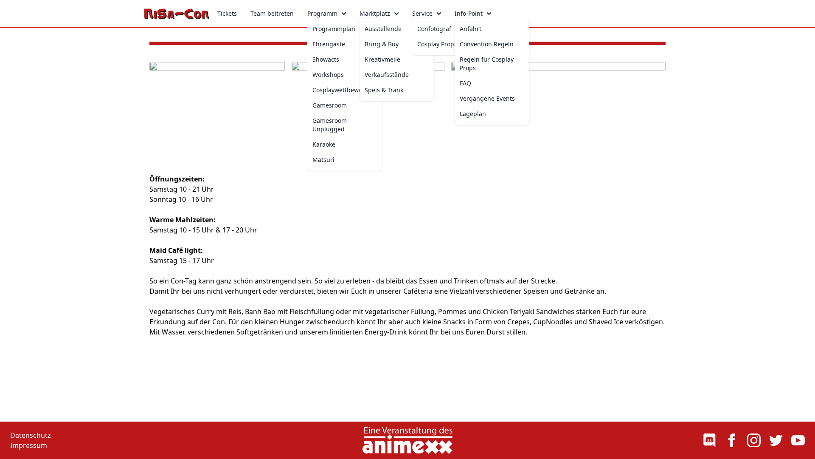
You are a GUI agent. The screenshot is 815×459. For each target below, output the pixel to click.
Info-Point (469, 13)
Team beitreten (272, 13)
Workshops (328, 75)
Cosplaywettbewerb (340, 90)
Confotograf (434, 29)
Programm (322, 13)
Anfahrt (470, 29)
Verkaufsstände (387, 75)
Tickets (227, 13)
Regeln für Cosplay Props (487, 63)
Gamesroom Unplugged (329, 124)
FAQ (465, 83)
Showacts (325, 59)
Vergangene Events (487, 98)
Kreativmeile (382, 59)
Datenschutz (30, 435)
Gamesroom (329, 105)
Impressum (28, 445)
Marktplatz (375, 13)
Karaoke (323, 144)
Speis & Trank (384, 90)
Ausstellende (383, 29)
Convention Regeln (487, 44)
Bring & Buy (382, 44)
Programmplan (333, 29)
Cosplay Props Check (446, 44)
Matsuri (323, 160)
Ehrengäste (328, 44)
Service (422, 13)
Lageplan (473, 114)
